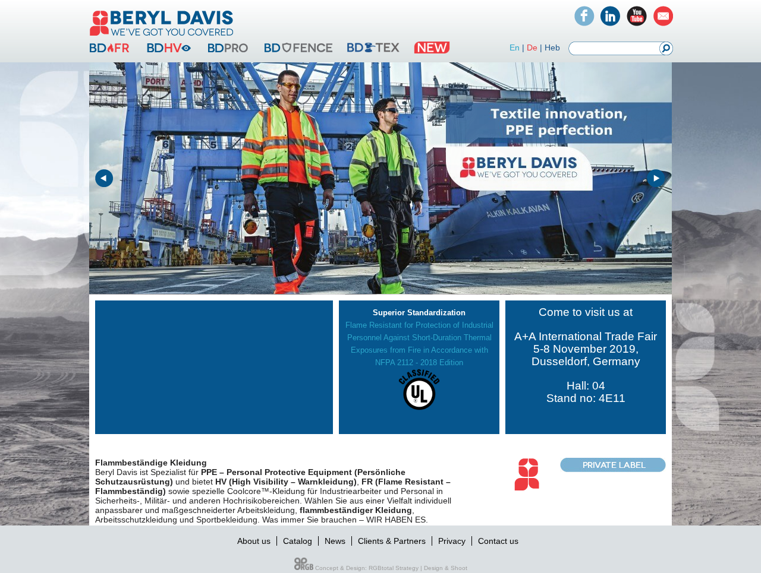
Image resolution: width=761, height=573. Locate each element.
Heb (552, 47)
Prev (104, 178)
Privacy (452, 541)
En (515, 47)
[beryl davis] (161, 37)
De (532, 47)
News (335, 541)
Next (656, 178)
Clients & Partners (392, 541)
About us (254, 541)
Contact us (498, 541)
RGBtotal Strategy (394, 568)
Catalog (297, 541)
